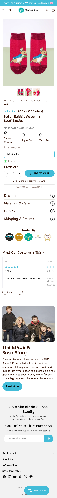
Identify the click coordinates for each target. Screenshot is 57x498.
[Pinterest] (31, 476)
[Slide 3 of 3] (36, 92)
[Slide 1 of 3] (20, 92)
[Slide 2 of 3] (28, 92)
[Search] (10, 10)
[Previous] (5, 292)
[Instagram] (9, 476)
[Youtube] (15, 476)
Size (12, 147)
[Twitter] (26, 476)
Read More (12, 386)
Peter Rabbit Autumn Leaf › (19, 128)
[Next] (20, 292)
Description (12, 195)
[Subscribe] (48, 438)
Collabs (20, 101)
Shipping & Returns (19, 218)
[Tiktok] (20, 476)
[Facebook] (4, 476)
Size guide (15, 147)
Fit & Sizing (13, 211)
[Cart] (53, 10)
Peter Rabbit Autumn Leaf (36, 101)
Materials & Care (17, 203)
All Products (9, 101)
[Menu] (3, 10)
